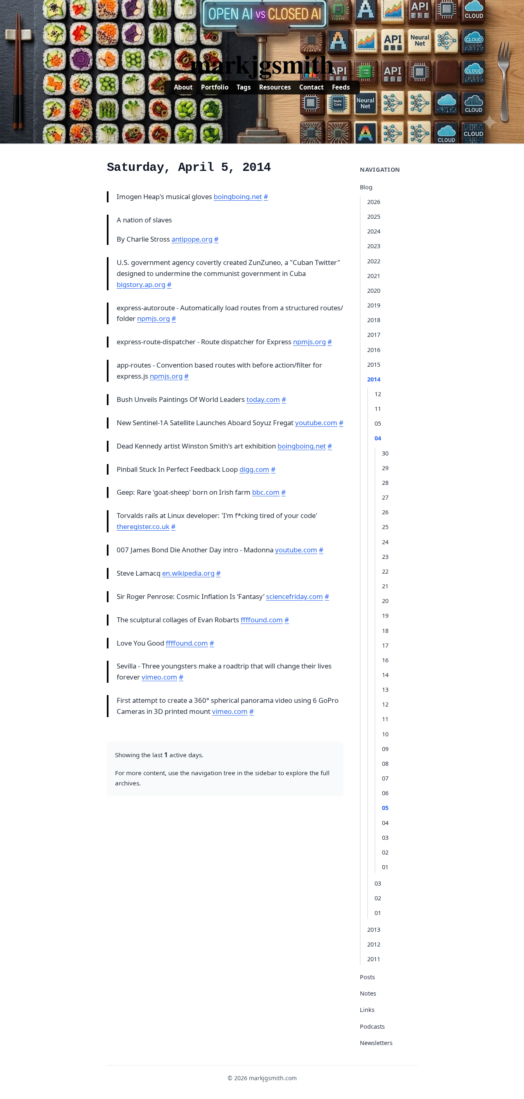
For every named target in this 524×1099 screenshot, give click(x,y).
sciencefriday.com (294, 596)
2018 (373, 320)
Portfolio (214, 87)
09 (385, 749)
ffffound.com (262, 619)
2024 (373, 231)
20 (385, 601)
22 (385, 571)
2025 (373, 216)
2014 (373, 379)
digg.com (254, 469)
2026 (373, 202)
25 (385, 527)
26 (385, 512)
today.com (263, 399)
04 (378, 438)
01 (385, 867)
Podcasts (372, 1026)
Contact (311, 87)
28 (385, 483)
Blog (366, 187)
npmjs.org (153, 318)
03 (385, 837)
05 (378, 423)
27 (385, 497)
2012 (373, 944)
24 (385, 542)
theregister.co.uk (143, 526)
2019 (373, 305)
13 (385, 689)
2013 (373, 929)
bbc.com (266, 492)
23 (385, 557)
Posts (367, 977)
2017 (373, 335)
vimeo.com (159, 677)
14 (385, 675)
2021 (373, 276)
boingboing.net (238, 196)
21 (385, 586)
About (183, 87)
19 (385, 615)
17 (385, 645)
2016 (373, 350)
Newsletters (376, 1043)
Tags (244, 87)
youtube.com (316, 422)
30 (385, 453)
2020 (373, 290)
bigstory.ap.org (141, 284)
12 (378, 394)
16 (385, 660)
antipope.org (192, 239)
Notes (368, 993)
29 (385, 468)
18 (385, 631)
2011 (373, 959)
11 (378, 409)
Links (367, 1010)
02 (385, 852)
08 (385, 763)
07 (385, 778)
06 (385, 793)
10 (385, 734)
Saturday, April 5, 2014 (189, 168)
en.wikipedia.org (188, 573)
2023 (373, 246)
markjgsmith (262, 63)
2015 (373, 364)
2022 (373, 261)
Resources (275, 87)
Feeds (341, 87)
